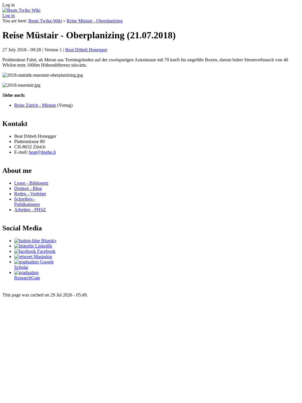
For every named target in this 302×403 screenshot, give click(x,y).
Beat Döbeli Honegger (86, 49)
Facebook (45, 251)
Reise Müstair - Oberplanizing (95, 20)
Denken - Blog (28, 188)
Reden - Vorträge (30, 193)
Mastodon (42, 256)
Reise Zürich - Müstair (35, 105)
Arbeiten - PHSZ (30, 209)
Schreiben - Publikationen (27, 201)
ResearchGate (27, 277)
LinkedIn (43, 245)
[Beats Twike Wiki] (21, 10)
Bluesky (48, 240)
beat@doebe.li (42, 152)
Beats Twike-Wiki (45, 20)
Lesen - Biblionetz (31, 183)
